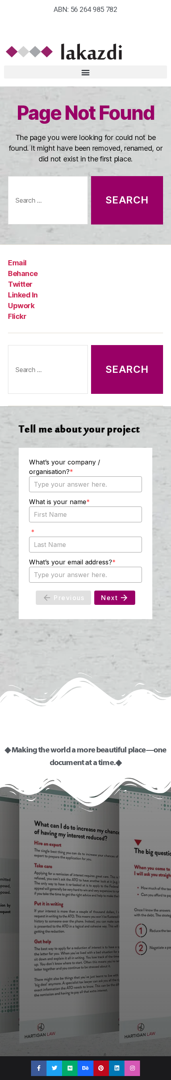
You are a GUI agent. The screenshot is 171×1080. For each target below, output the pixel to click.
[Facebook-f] (39, 1068)
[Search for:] (46, 202)
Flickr (17, 316)
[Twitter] (54, 1068)
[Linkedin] (116, 1068)
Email (17, 263)
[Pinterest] (101, 1068)
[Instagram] (132, 1068)
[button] (85, 72)
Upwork (21, 305)
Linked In (23, 295)
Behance (23, 273)
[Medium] (70, 1068)
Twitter (20, 284)
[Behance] (85, 1068)
